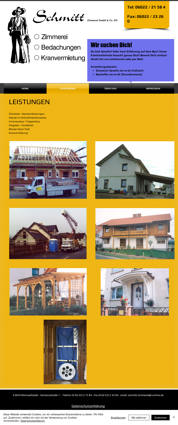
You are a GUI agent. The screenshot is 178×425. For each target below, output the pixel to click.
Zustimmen (160, 417)
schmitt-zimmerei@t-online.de (146, 395)
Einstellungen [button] (118, 417)
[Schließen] (174, 417)
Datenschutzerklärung (33, 420)
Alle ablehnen (138, 417)
